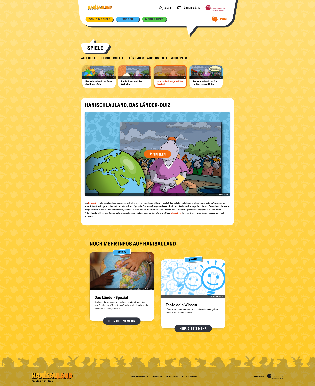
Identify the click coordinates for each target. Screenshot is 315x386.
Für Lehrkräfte (191, 8)
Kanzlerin (92, 203)
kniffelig (119, 58)
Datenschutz (172, 376)
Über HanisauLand (139, 376)
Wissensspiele (157, 58)
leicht (105, 58)
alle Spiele (89, 58)
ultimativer (176, 213)
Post (223, 19)
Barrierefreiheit (190, 376)
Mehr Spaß (179, 58)
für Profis (136, 58)
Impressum (157, 376)
